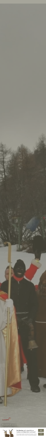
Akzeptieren (41, 430)
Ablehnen (41, 434)
